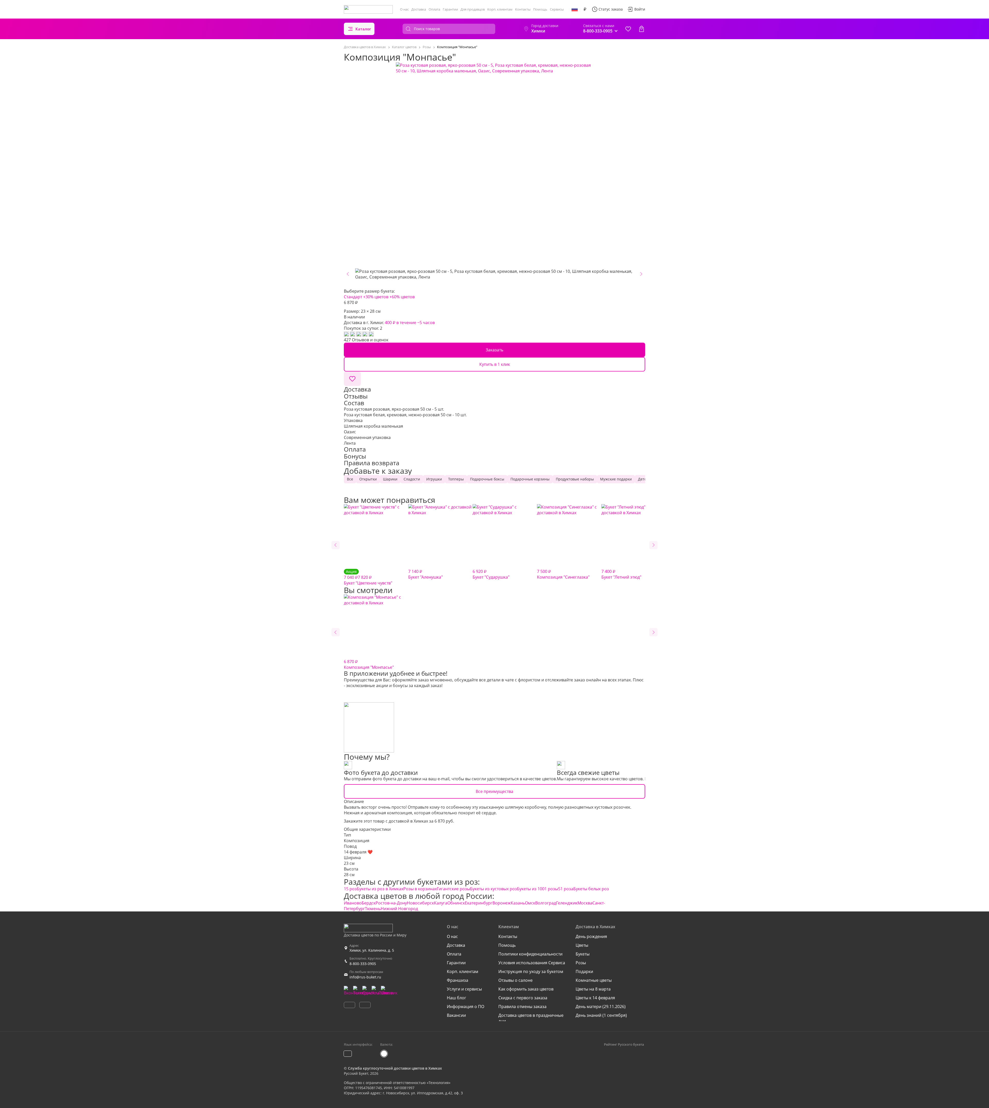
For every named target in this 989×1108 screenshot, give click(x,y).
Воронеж (501, 903)
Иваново (353, 903)
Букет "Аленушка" (425, 574)
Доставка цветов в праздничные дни (531, 1018)
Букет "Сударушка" (491, 574)
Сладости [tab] (412, 479)
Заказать (494, 350)
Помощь (540, 9)
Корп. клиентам (500, 9)
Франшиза (457, 980)
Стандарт (353, 297)
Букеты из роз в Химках (380, 889)
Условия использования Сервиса (531, 963)
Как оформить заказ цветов (525, 989)
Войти (639, 9)
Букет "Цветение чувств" (368, 577)
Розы (581, 963)
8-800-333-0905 (362, 963)
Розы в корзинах (420, 889)
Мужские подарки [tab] (616, 479)
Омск (530, 903)
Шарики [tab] (390, 479)
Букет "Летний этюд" (621, 574)
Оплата (434, 9)
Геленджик (566, 903)
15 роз (350, 889)
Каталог (363, 28)
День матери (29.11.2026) (601, 1006)
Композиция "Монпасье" (369, 664)
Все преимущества (494, 791)
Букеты (583, 954)
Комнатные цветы (594, 980)
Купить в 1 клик (494, 364)
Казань (518, 903)
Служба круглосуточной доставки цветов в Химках (395, 1068)
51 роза (565, 889)
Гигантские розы (453, 889)
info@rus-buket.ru (365, 977)
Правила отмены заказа (522, 1006)
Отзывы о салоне (515, 980)
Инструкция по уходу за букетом (530, 971)
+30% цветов (375, 297)
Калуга (440, 903)
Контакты (523, 9)
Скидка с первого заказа (522, 998)
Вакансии (456, 1015)
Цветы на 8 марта (593, 989)
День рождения (591, 936)
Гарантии (450, 9)
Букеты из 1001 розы (537, 889)
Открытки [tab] (368, 479)
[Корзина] (641, 28)
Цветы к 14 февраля (595, 998)
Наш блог (456, 998)
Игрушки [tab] (434, 479)
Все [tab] (350, 479)
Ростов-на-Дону (391, 903)
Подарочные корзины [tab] (530, 479)
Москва (584, 903)
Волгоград (545, 903)
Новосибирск (420, 903)
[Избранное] (628, 28)
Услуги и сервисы (464, 989)
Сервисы (557, 9)
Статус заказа (611, 9)
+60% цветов (402, 297)
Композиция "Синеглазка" (563, 574)
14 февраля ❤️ (358, 852)
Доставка (418, 9)
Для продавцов (473, 9)
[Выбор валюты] (585, 9)
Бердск (369, 903)
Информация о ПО (465, 1006)
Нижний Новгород (399, 908)
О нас (404, 9)
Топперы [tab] (456, 479)
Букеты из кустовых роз (493, 889)
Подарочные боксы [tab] (487, 479)
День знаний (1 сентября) (601, 1015)
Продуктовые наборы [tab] (575, 479)
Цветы (582, 945)
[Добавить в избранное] (352, 378)
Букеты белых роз (591, 889)
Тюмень (373, 908)
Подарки (584, 971)
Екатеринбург (478, 903)
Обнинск (456, 903)
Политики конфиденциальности (530, 954)
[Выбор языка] (575, 9)
